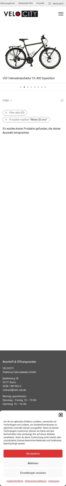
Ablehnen (33, 463)
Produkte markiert (28, 119)
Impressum (53, 481)
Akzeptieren (33, 453)
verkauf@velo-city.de (14, 390)
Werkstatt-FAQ (25, 3)
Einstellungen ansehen (33, 472)
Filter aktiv (16, 112)
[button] (60, 415)
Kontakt (40, 3)
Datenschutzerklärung (36, 481)
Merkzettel (57, 3)
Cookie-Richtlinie (15, 481)
